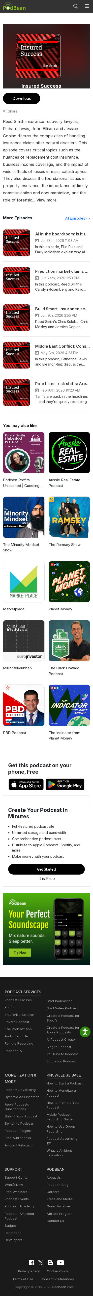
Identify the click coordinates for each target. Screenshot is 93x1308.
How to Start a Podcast (65, 1083)
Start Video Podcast (62, 1008)
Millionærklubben (17, 668)
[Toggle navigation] (87, 6)
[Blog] (50, 1262)
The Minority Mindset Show (21, 547)
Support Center (17, 1177)
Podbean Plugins (18, 1131)
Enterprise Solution (19, 1015)
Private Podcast (17, 1022)
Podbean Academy (19, 1206)
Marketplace (14, 609)
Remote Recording (19, 1043)
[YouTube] (60, 1262)
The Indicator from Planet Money (64, 735)
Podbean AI (14, 1051)
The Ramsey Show (65, 544)
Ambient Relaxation (19, 1145)
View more (46, 200)
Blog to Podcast (59, 1047)
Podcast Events (17, 1199)
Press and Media (60, 1199)
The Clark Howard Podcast (64, 671)
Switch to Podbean (19, 1123)
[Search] (75, 6)
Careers (53, 1192)
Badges (11, 1225)
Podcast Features (18, 1000)
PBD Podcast (14, 732)
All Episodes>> (77, 218)
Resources (13, 1233)
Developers (13, 1240)
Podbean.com (63, 1287)
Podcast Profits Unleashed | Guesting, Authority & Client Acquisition (21, 483)
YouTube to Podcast (62, 1054)
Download (22, 98)
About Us (54, 1177)
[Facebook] (31, 1262)
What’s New (14, 1185)
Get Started (46, 869)
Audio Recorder (17, 1036)
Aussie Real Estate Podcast (64, 483)
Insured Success (41, 86)
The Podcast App (18, 1029)
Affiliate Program (59, 1214)
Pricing (10, 1007)
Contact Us (55, 1221)
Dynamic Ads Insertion (22, 1097)
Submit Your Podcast (21, 1116)
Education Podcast (61, 1061)
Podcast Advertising (20, 1090)
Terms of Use (22, 1279)
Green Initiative (58, 1206)
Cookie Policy (57, 1271)
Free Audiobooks (18, 1138)
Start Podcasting (59, 1001)
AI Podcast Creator (61, 1039)
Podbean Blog (57, 1185)
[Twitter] (41, 1262)
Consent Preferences (57, 1279)
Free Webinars (16, 1192)
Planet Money (60, 609)
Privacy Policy (29, 1271)
